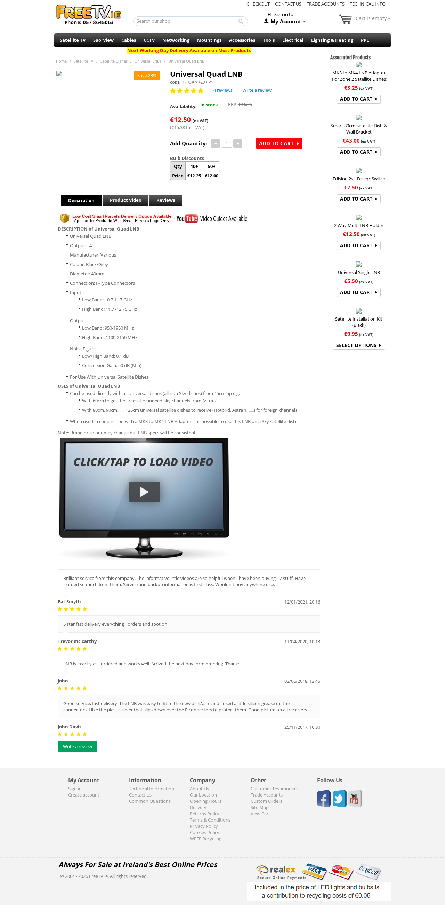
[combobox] (190, 21)
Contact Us (288, 4)
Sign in (75, 788)
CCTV (149, 40)
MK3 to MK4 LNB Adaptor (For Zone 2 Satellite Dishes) (359, 76)
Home (61, 61)
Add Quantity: (188, 143)
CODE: (175, 82)
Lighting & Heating (332, 40)
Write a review (257, 90)
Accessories (242, 40)
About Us (199, 788)
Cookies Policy (204, 832)
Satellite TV (73, 40)
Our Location (203, 795)
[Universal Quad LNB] (108, 123)
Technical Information (151, 788)
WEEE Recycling (205, 838)
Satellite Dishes (114, 61)
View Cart (260, 813)
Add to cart (276, 143)
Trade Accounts (326, 4)
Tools (269, 40)
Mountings (209, 40)
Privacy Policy (204, 826)
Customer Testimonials (274, 788)
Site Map (260, 807)
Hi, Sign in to (280, 14)
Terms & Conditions (210, 820)
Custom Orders (266, 801)
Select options (356, 345)
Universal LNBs (148, 61)
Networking (175, 40)
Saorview (103, 40)
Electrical (293, 40)
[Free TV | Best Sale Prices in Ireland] (89, 12)
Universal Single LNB (359, 272)
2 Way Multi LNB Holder (358, 225)
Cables (128, 40)
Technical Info (368, 4)
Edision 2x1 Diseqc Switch (359, 179)
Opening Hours (205, 801)
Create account (83, 795)
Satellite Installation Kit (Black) (358, 322)
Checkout (258, 4)
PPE (365, 40)
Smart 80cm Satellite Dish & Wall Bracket (359, 128)
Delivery (198, 807)
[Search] (240, 21)
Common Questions (150, 801)
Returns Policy (204, 813)
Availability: (183, 106)
